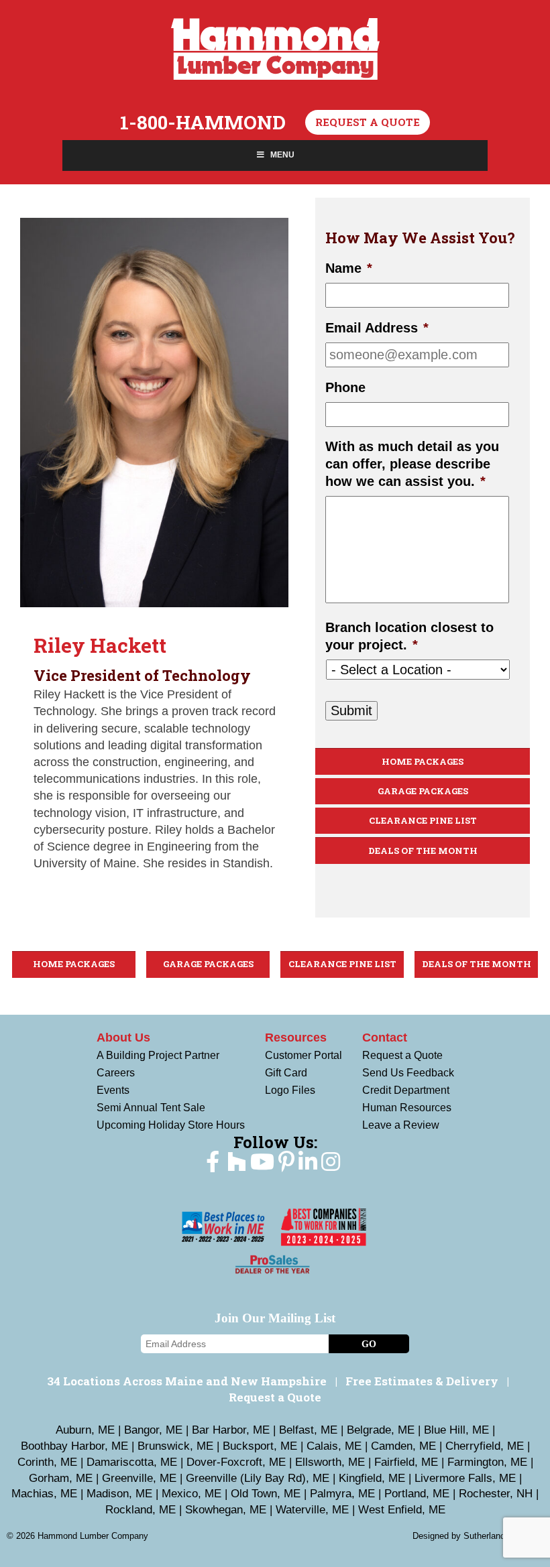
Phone (345, 387)
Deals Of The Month (423, 850)
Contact (384, 1037)
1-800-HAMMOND (203, 122)
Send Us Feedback (408, 1072)
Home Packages (422, 761)
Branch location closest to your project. (409, 636)
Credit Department (405, 1090)
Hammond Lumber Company (275, 48)
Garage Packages (423, 791)
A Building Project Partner (158, 1055)
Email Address (377, 327)
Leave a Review (400, 1125)
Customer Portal (303, 1055)
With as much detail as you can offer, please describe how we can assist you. (412, 464)
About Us (123, 1037)
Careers (116, 1072)
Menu (282, 155)
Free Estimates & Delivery (421, 1381)
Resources (296, 1037)
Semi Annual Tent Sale (151, 1107)
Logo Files (290, 1090)
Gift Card (286, 1072)
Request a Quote (367, 122)
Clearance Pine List (423, 820)
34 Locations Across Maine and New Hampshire (187, 1381)
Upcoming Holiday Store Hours (171, 1125)
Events (113, 1090)
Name (348, 268)
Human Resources (406, 1107)
